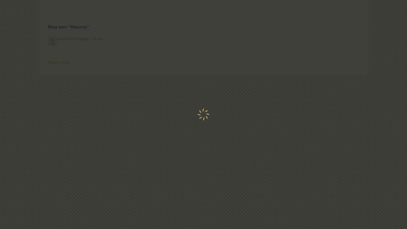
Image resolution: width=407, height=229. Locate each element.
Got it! (379, 43)
